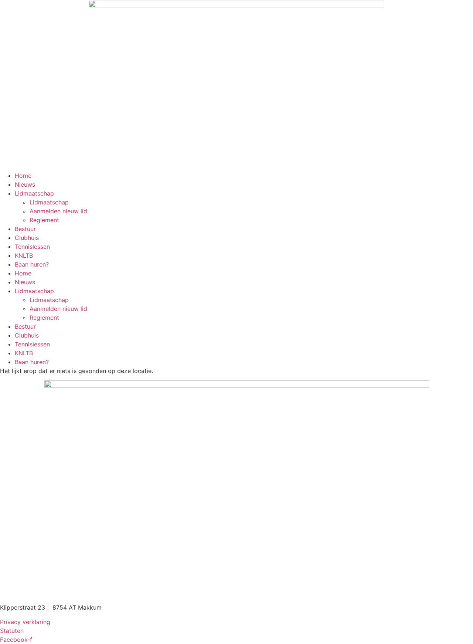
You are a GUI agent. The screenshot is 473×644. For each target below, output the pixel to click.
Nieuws (25, 184)
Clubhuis (27, 237)
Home (23, 175)
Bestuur (25, 229)
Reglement (44, 220)
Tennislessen (32, 246)
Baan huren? (32, 264)
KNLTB (24, 255)
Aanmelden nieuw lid (58, 211)
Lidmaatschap (34, 193)
